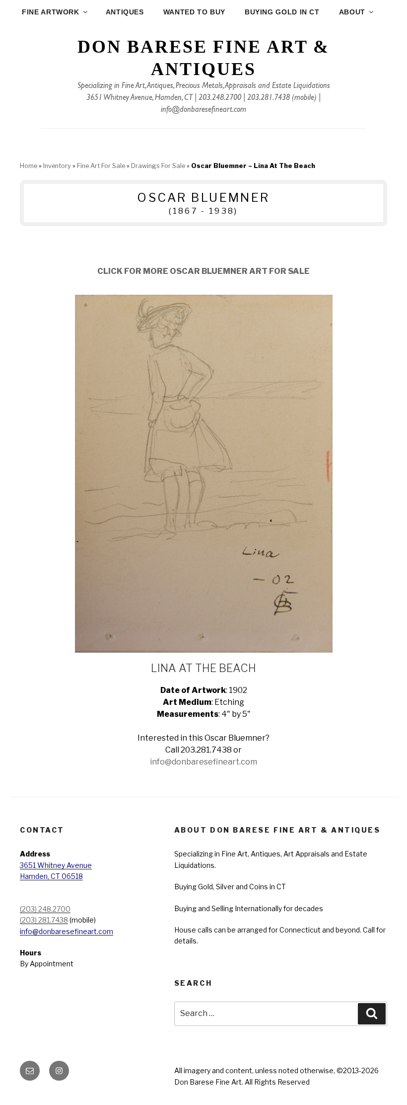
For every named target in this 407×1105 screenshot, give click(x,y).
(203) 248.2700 (45, 909)
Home (28, 166)
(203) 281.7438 (44, 920)
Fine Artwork (50, 12)
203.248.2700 (220, 98)
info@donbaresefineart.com (203, 110)
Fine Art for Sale (101, 166)
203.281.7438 (268, 98)
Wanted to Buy (194, 12)
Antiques (125, 12)
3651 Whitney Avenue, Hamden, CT (139, 98)
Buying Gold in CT (282, 12)
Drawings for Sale (158, 166)
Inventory (57, 166)
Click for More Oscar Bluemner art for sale (203, 271)
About (352, 12)
